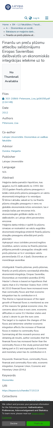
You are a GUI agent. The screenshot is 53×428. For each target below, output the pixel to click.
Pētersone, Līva (10, 123)
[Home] (14, 7)
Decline (13, 423)
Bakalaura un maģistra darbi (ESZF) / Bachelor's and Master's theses (20, 31)
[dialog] (26, 414)
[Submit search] (26, 18)
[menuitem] (30, 18)
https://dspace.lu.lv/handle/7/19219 (20, 390)
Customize (7, 417)
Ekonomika (7, 380)
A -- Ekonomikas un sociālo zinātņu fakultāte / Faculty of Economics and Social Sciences (20, 28)
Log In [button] (36, 18)
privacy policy (38, 413)
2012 (5, 112)
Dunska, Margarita (11, 151)
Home (5, 24)
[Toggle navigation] (47, 18)
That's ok (38, 423)
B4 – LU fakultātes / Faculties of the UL (27, 24)
